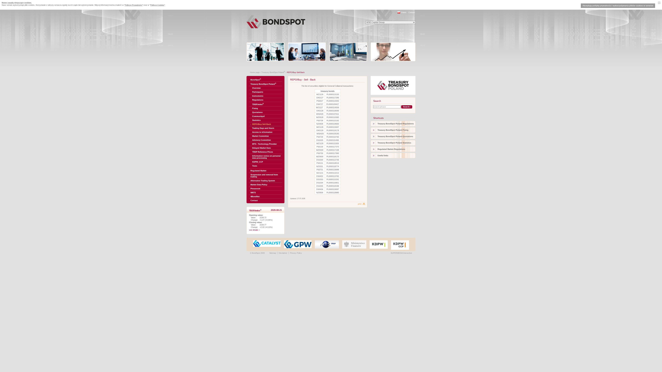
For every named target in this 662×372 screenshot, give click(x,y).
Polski (403, 12)
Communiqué (258, 116)
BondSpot (255, 79)
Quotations (257, 112)
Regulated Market (258, 171)
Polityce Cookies (157, 5)
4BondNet (255, 196)
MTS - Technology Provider (264, 144)
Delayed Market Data (261, 148)
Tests (254, 166)
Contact (411, 12)
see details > (254, 230)
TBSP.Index (258, 104)
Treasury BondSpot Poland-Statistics (394, 143)
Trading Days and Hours (263, 128)
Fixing (255, 108)
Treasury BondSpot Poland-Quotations (395, 136)
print (360, 204)
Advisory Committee (261, 140)
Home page (255, 72)
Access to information (262, 132)
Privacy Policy (296, 253)
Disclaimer (283, 253)
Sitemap (272, 253)
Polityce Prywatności (133, 5)
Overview (256, 88)
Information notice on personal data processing (266, 157)
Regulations (257, 100)
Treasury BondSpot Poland (273, 72)
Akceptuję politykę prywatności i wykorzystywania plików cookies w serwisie (618, 5)
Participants (257, 92)
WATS (253, 193)
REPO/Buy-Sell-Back (261, 124)
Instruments (257, 96)
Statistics (256, 120)
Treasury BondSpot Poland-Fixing (393, 130)
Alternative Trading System (262, 181)
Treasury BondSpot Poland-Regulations (396, 124)
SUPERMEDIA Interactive (401, 253)
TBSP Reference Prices (262, 152)
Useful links (383, 155)
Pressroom (255, 189)
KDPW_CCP (257, 162)
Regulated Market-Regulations (391, 149)
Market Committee (260, 136)
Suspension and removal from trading (264, 176)
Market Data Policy (258, 185)
